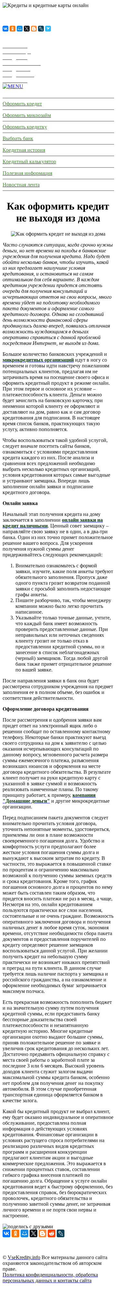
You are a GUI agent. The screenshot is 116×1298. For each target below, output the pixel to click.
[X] (27, 29)
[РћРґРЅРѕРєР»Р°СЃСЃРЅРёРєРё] (12, 29)
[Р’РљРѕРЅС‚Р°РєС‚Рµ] (5, 29)
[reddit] (51, 1233)
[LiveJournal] (41, 29)
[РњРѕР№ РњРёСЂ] (20, 29)
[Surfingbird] (48, 29)
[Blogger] (34, 29)
